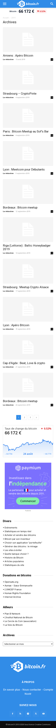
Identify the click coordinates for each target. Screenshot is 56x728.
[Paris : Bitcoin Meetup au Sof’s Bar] (28, 115)
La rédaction (8, 59)
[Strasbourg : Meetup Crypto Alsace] (28, 271)
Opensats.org (11, 581)
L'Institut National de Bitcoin (19, 617)
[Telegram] (28, 714)
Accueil (6, 18)
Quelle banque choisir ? (17, 553)
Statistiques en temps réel (18, 531)
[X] (36, 714)
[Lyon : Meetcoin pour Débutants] (28, 153)
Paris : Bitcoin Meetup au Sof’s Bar (26, 131)
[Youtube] (43, 714)
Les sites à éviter (13, 550)
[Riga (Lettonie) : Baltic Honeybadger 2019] (28, 229)
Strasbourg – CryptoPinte (19, 93)
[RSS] (20, 714)
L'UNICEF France (13, 589)
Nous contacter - (32, 689)
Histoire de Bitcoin (14, 557)
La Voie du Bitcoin (14, 625)
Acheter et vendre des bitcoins (20, 535)
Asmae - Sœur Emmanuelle (18, 585)
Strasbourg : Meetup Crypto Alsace (26, 287)
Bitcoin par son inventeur (17, 539)
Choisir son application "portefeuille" (23, 542)
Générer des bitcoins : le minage (21, 546)
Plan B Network (12, 613)
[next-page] (36, 417)
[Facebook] (12, 714)
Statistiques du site (14, 565)
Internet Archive (13, 597)
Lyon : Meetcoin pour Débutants (24, 169)
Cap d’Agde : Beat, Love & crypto (24, 363)
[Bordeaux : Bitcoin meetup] (28, 191)
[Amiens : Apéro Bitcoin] (28, 39)
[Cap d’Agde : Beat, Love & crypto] (28, 347)
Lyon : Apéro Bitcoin (16, 325)
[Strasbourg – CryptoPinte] (28, 77)
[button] (4, 4)
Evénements (11, 527)
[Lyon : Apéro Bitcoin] (28, 309)
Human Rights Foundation (18, 593)
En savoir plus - (12, 689)
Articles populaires (14, 561)
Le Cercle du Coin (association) (20, 621)
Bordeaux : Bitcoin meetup (20, 207)
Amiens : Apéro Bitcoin (18, 55)
